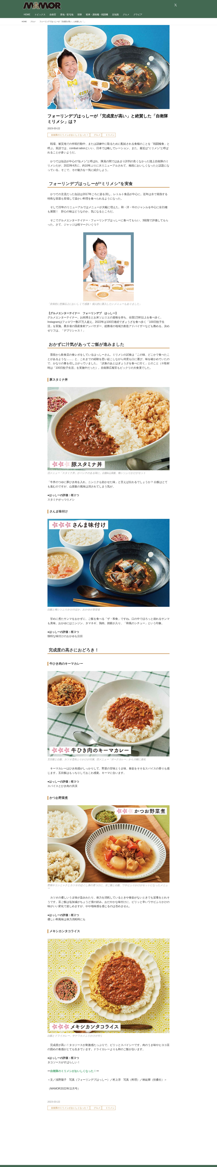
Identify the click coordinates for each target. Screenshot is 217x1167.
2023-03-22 (53, 128)
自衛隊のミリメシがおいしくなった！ (73, 1071)
